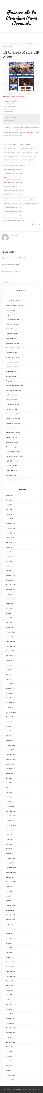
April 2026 (9, 514)
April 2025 (9, 566)
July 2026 (9, 500)
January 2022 (10, 750)
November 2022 (11, 703)
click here (29, 132)
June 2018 (9, 943)
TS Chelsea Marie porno (11, 186)
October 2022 (10, 707)
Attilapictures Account (12, 362)
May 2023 (9, 674)
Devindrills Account (12, 329)
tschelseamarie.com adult (12, 211)
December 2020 (11, 811)
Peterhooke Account (12, 324)
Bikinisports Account (12, 376)
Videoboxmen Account (13, 404)
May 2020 (9, 844)
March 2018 (9, 957)
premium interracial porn (12, 152)
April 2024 (9, 622)
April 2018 (9, 952)
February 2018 (10, 962)
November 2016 (11, 1032)
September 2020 (11, 825)
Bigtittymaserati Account (13, 451)
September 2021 (11, 769)
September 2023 (11, 655)
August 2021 (9, 773)
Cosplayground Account (13, 381)
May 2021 (9, 787)
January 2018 (10, 967)
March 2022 (9, 740)
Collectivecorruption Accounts (15, 447)
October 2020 (10, 820)
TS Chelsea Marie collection (13, 169)
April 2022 (9, 736)
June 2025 (9, 556)
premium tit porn (28, 161)
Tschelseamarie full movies (13, 195)
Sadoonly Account (11, 338)
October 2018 (10, 924)
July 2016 (9, 1051)
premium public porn (29, 157)
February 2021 (10, 802)
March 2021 (9, 797)
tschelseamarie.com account (13, 207)
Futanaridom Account (12, 348)
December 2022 (11, 698)
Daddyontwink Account (13, 423)
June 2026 (9, 505)
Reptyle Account (11, 310)
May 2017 (9, 1004)
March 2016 (9, 1070)
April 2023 (9, 679)
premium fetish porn (10, 148)
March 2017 (9, 1014)
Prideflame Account (12, 409)
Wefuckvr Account (11, 475)
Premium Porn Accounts (31, 44)
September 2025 (11, 542)
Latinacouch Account (12, 367)
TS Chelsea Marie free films (13, 173)
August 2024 (9, 604)
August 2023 (9, 660)
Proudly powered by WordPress (11, 1089)
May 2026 (9, 509)
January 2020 (10, 863)
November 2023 (11, 646)
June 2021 (9, 783)
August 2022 (9, 717)
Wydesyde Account (12, 461)
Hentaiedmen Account (12, 480)
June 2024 (9, 613)
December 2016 (11, 1028)
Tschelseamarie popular (28, 199)
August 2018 (9, 934)
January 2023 (10, 693)
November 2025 (11, 533)
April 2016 (9, 1066)
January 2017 (10, 1023)
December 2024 (11, 585)
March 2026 (9, 519)
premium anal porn (10, 144)
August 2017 (9, 990)
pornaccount (17, 44)
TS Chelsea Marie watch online (14, 190)
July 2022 (9, 721)
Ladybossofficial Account (10, 264)
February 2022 (10, 745)
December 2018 (11, 915)
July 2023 (9, 665)
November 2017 (11, 976)
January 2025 (10, 580)
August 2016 (9, 1047)
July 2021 (9, 778)
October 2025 (10, 538)
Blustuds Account (11, 466)
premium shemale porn (11, 161)
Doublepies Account (12, 442)
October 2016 (10, 1037)
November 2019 (11, 872)
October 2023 (10, 651)
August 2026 (9, 495)
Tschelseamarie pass (10, 199)
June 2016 (9, 1056)
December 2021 (11, 754)
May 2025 (9, 561)
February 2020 (10, 858)
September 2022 (11, 712)
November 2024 (11, 589)
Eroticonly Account (11, 334)
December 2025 (11, 528)
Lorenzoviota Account (12, 319)
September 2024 (11, 599)
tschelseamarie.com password (14, 220)
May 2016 (9, 1061)
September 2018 (11, 929)
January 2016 (10, 1080)
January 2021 (10, 806)
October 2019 (10, 877)
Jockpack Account (11, 470)
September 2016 (11, 1042)
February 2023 (10, 688)
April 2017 (9, 1009)
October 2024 (10, 594)
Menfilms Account (11, 437)
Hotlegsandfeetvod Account (14, 456)
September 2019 (11, 882)
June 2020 (9, 839)
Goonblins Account (11, 352)
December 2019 (11, 868)
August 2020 (9, 830)
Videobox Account (11, 400)
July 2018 (9, 938)
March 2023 (9, 684)
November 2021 (11, 759)
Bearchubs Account (12, 414)
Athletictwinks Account (13, 418)
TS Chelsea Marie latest (11, 178)
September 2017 (11, 985)
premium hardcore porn (28, 148)
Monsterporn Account (12, 357)
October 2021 (10, 764)
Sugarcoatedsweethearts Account (13, 258)
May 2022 (9, 731)
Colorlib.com (37, 1089)
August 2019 (9, 886)
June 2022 (9, 726)
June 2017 (9, 1000)
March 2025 (9, 571)
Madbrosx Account (11, 395)
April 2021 (9, 792)
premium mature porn (30, 152)
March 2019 (9, 901)
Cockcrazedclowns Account (11, 271)
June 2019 (9, 896)
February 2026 (10, 523)
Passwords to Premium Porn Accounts (21, 18)
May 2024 (9, 618)
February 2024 (10, 632)
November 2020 (11, 816)
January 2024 (10, 637)
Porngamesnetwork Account (14, 385)
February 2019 (10, 905)
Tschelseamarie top (10, 203)
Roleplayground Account (13, 390)
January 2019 (10, 910)
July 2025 (9, 552)
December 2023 (11, 641)
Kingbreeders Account (13, 315)
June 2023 (9, 670)
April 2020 (9, 849)
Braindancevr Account (12, 343)
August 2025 (9, 547)
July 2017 (9, 995)
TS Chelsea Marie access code (13, 165)
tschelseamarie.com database (13, 216)
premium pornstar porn (11, 157)
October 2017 (10, 981)
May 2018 (9, 948)
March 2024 (9, 627)
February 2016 (10, 1075)
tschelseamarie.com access (29, 203)
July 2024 (9, 608)
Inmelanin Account (11, 371)
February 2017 (10, 1018)
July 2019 (9, 891)
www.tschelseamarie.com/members (14, 96)
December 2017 (11, 971)
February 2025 (10, 575)
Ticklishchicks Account (13, 433)
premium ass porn (25, 144)
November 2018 (11, 919)
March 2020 (9, 853)
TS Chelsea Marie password (13, 182)
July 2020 (9, 835)
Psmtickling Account (12, 428)
